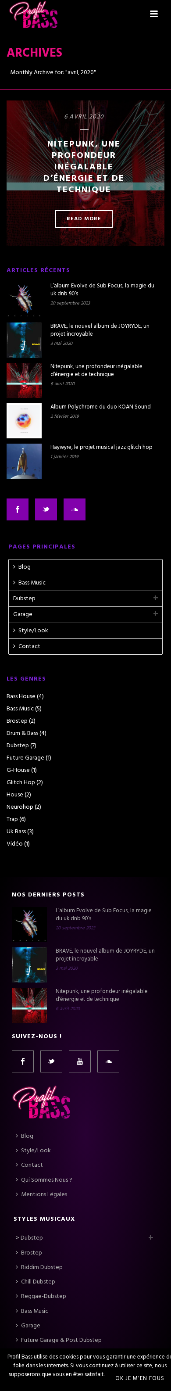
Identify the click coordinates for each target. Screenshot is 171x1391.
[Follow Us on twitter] (46, 509)
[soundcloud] (108, 1061)
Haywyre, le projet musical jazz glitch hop (101, 448)
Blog (24, 567)
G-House (18, 770)
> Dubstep (29, 1238)
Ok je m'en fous (139, 1378)
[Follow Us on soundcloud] (75, 509)
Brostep (17, 721)
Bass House (21, 697)
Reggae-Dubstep (43, 1296)
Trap (12, 820)
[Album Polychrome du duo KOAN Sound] (24, 420)
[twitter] (51, 1061)
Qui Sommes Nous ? (46, 1180)
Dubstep (24, 599)
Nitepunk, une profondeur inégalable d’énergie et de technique (84, 167)
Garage (22, 614)
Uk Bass (16, 832)
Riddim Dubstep (42, 1267)
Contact (29, 647)
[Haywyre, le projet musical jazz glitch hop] (24, 461)
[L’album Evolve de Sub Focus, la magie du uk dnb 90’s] (24, 299)
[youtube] (80, 1061)
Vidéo (15, 844)
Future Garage (25, 758)
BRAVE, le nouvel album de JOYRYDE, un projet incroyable (100, 330)
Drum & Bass (22, 734)
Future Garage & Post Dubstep (61, 1340)
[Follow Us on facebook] (17, 509)
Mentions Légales (44, 1195)
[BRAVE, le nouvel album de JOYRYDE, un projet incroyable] (24, 340)
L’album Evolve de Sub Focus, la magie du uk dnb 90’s (102, 290)
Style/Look (33, 631)
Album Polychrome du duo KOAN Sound (100, 407)
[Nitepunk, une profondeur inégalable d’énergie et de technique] (24, 380)
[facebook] (23, 1061)
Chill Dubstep (38, 1282)
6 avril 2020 (84, 117)
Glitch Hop (21, 783)
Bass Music (32, 583)
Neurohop (20, 807)
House (15, 795)
